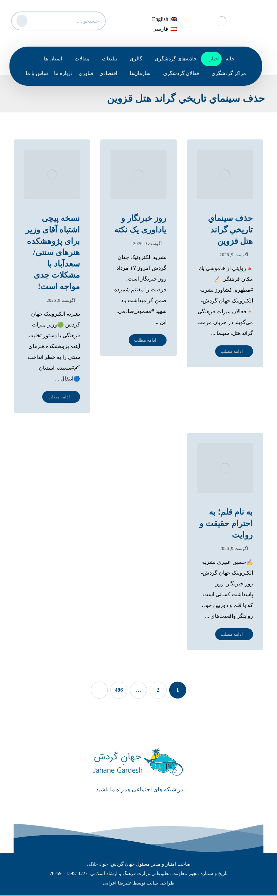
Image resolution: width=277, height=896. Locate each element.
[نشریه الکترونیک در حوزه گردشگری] (221, 21)
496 (119, 690)
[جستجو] (21, 19)
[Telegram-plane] (148, 805)
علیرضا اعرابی (117, 883)
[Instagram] (129, 805)
